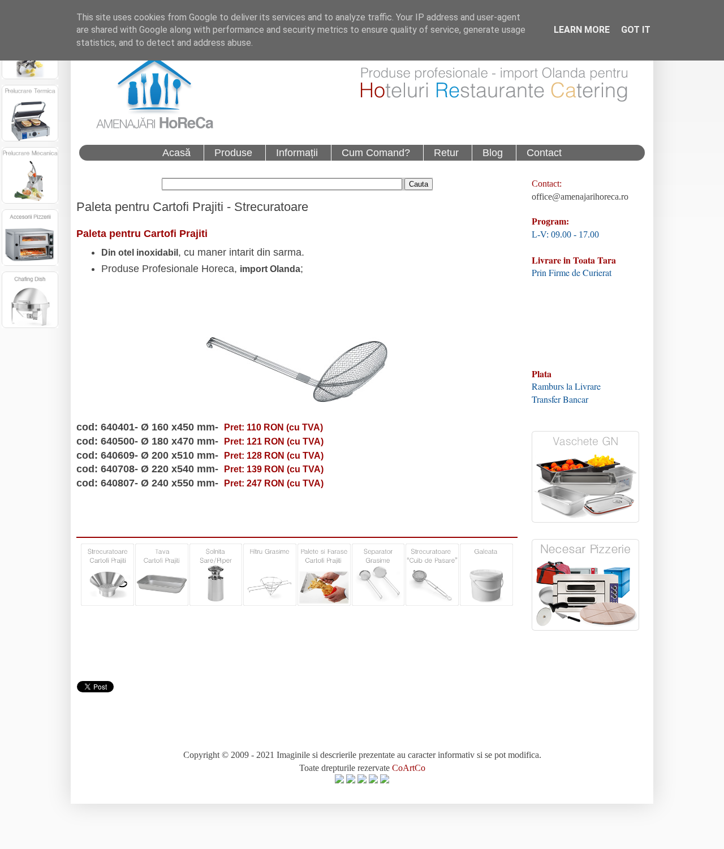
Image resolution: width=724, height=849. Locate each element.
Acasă (176, 152)
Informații (297, 152)
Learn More (582, 29)
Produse (233, 152)
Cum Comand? (376, 152)
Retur (446, 152)
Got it (635, 29)
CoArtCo (408, 768)
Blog (492, 152)
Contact (544, 152)
